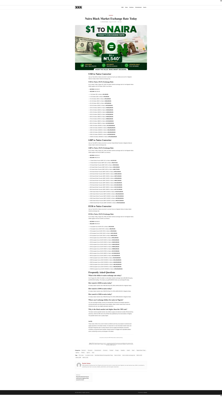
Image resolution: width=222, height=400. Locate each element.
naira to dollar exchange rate (128, 355)
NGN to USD (85, 357)
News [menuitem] (126, 7)
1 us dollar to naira (89, 355)
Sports (88, 352)
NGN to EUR (139, 355)
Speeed (145, 392)
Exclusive (105, 350)
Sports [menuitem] (144, 7)
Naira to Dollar (117, 355)
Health (128, 350)
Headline (123, 350)
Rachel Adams (105, 21)
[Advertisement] (111, 2)
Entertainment (98, 350)
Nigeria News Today (141, 350)
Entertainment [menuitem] (138, 7)
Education (90, 350)
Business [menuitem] (131, 7)
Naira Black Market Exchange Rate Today (104, 355)
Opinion (77, 352)
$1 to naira (81, 355)
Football (111, 350)
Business (111, 15)
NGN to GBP (78, 357)
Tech (93, 352)
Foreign (117, 350)
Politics (83, 352)
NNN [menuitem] (122, 7)
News (133, 350)
